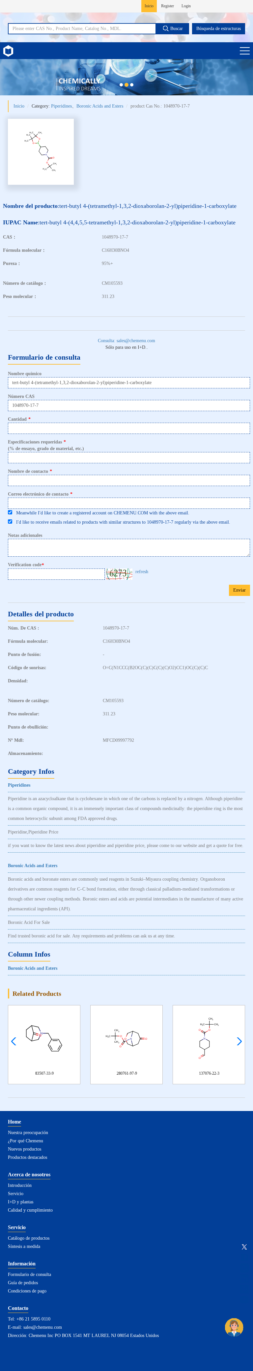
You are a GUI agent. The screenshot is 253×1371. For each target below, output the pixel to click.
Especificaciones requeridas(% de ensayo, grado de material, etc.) (46, 445)
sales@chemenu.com (42, 1327)
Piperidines (61, 106)
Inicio (149, 6)
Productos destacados (27, 1157)
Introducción (20, 1185)
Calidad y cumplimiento (30, 1210)
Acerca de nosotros (29, 1174)
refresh (141, 571)
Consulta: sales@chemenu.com (126, 340)
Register (167, 6)
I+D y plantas (20, 1201)
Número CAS (21, 396)
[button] (238, 1041)
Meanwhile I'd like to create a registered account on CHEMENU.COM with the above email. (100, 512)
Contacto (18, 1308)
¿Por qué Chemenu (25, 1140)
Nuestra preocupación (28, 1132)
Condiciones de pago (27, 1291)
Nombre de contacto (30, 471)
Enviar (239, 590)
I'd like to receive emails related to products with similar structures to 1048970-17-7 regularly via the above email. (121, 522)
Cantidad (19, 419)
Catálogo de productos (28, 1238)
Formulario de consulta (29, 1274)
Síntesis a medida (24, 1246)
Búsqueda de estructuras (218, 28)
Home (14, 1122)
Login (186, 6)
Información (22, 1263)
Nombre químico (25, 373)
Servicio (15, 1193)
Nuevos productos (24, 1149)
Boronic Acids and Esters (99, 106)
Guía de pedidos (23, 1282)
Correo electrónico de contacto (40, 494)
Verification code (26, 565)
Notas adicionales (25, 535)
